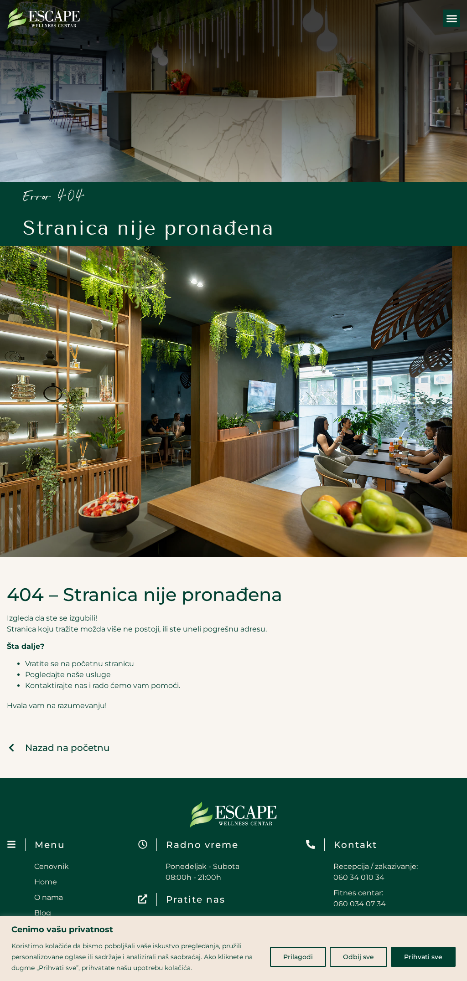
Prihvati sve (423, 957)
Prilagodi (298, 957)
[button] (452, 18)
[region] (233, 948)
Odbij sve (358, 957)
